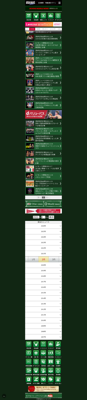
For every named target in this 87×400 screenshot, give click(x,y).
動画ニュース (43, 19)
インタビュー (58, 357)
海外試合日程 (29, 374)
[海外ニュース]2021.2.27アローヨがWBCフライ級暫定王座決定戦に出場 (47, 60)
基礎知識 (29, 383)
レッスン (51, 383)
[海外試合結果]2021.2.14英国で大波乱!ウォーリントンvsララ (47, 146)
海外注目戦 (51, 374)
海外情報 (32, 29)
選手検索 (58, 348)
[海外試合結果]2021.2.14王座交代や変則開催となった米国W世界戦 (47, 138)
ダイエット (25, 29)
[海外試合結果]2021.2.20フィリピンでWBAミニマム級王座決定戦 (46, 105)
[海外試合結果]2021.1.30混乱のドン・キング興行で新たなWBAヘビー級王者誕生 (47, 191)
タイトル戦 (43, 357)
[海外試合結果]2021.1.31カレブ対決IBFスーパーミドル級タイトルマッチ (46, 183)
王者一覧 (36, 357)
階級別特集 (51, 357)
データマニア (58, 19)
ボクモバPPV (53, 29)
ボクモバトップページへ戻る (37, 396)
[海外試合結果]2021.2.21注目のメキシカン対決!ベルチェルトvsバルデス (46, 90)
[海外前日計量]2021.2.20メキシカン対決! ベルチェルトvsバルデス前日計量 (46, 131)
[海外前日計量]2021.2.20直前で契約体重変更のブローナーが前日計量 (47, 123)
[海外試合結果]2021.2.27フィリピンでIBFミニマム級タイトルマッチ (46, 53)
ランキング (51, 19)
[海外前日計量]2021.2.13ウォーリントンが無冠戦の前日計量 (47, 161)
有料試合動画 (29, 365)
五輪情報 (38, 29)
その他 (59, 29)
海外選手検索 (43, 374)
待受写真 (43, 365)
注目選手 (58, 365)
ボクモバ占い (58, 383)
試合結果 (36, 19)
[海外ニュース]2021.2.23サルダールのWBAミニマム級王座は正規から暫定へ (46, 83)
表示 (51, 217)
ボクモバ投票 (36, 383)
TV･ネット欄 (29, 357)
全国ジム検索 (51, 365)
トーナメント (43, 348)
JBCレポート (45, 29)
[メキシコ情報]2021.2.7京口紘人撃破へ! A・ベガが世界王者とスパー (47, 168)
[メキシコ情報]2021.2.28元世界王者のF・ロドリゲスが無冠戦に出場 (46, 45)
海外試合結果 (36, 374)
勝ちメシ (43, 383)
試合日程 (29, 19)
